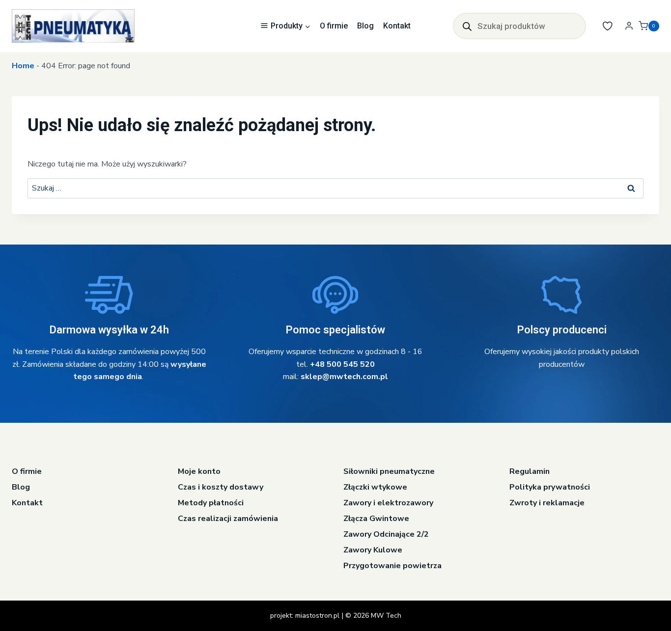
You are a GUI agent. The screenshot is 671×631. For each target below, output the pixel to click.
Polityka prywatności (549, 487)
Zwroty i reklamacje (547, 502)
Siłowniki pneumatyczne (389, 471)
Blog (365, 25)
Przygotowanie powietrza (392, 565)
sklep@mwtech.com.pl (344, 376)
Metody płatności (211, 502)
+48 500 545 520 (342, 364)
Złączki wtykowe (375, 487)
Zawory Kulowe (372, 550)
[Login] (629, 26)
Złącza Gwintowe (376, 518)
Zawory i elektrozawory (388, 502)
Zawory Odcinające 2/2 (386, 534)
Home (23, 65)
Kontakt (397, 25)
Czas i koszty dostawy (220, 487)
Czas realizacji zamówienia (228, 518)
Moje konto (199, 471)
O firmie (334, 25)
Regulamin (529, 471)
